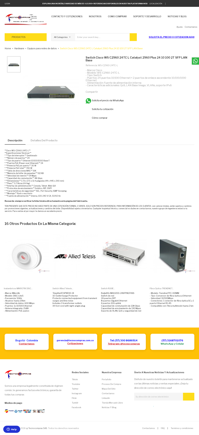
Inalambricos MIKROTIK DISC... (18, 288)
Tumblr (75, 402)
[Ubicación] (147, 405)
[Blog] (141, 405)
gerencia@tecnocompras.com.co (75, 340)
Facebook (76, 407)
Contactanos (27, 343)
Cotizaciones (75, 343)
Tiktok (75, 379)
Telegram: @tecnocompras (124, 343)
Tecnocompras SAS (37, 428)
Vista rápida (30, 280)
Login (7, 3)
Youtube (76, 384)
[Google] (174, 4)
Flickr (74, 398)
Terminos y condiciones (182, 428)
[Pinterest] (115, 92)
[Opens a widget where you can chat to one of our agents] (11, 429)
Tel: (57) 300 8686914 (124, 340)
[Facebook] (184, 4)
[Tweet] (108, 92)
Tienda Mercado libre (112, 402)
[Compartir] (101, 92)
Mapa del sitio (109, 388)
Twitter (75, 388)
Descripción (15, 140)
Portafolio (106, 379)
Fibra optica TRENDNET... (162, 288)
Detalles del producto (44, 140)
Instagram (77, 393)
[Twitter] (169, 4)
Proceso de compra (111, 384)
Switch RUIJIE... (108, 288)
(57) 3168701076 (172, 340)
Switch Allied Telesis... (63, 288)
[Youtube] (189, 4)
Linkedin (106, 398)
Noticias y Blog (109, 407)
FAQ (163, 428)
